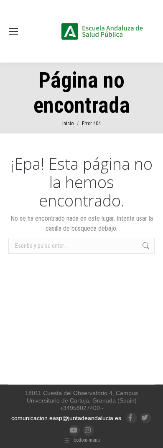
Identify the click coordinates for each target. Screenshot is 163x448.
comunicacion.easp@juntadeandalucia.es (66, 418)
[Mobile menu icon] (13, 31)
